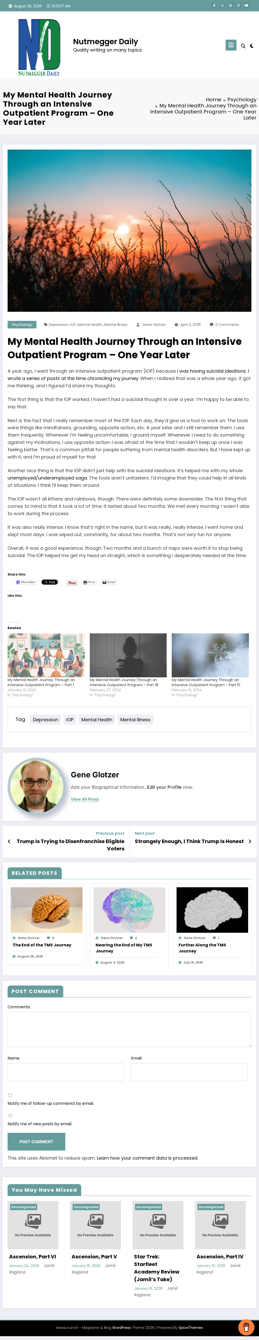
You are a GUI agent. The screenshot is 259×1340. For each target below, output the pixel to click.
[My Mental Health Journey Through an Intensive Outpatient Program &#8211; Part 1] (46, 655)
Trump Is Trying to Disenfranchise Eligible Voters (70, 845)
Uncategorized (23, 1207)
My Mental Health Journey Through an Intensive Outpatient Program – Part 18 (124, 682)
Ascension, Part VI (32, 1256)
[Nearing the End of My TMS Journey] (129, 910)
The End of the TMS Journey (42, 945)
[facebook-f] (214, 6)
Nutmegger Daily (105, 41)
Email (136, 1058)
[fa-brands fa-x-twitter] (222, 6)
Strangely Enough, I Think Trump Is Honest (189, 841)
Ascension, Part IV (220, 1256)
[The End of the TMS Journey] (46, 910)
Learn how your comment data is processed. (147, 1158)
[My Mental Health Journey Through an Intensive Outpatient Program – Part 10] (210, 655)
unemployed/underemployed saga (47, 478)
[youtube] (247, 6)
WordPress (121, 1327)
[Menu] (231, 45)
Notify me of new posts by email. (40, 1124)
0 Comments (227, 324)
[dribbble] (230, 6)
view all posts (85, 799)
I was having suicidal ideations (211, 371)
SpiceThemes (191, 1327)
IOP (73, 324)
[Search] (243, 46)
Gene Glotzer (154, 324)
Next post (145, 833)
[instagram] (238, 6)
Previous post (110, 833)
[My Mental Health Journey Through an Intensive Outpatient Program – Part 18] (128, 655)
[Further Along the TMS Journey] (212, 910)
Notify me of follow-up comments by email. (51, 1103)
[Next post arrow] (249, 842)
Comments (19, 1007)
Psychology (22, 324)
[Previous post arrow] (9, 842)
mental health (90, 324)
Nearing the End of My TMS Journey (124, 948)
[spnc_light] (252, 45)
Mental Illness (115, 324)
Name (13, 1058)
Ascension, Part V (94, 1256)
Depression (58, 324)
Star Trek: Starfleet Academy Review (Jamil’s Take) (156, 1268)
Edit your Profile (164, 787)
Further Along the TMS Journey (202, 948)
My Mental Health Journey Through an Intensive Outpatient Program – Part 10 (206, 682)
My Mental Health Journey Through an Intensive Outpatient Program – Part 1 (41, 682)
